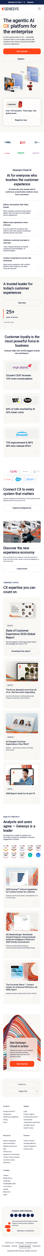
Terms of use (9, 1243)
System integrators (30, 1146)
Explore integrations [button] (22, 508)
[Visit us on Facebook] (24, 1215)
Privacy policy (19, 1243)
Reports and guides (9, 1140)
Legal (5, 1194)
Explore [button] (21, 59)
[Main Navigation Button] (39, 9)
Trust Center (7, 1186)
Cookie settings (25, 1246)
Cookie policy (36, 1246)
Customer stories (9, 1160)
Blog (4, 1149)
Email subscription (31, 1243)
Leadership (6, 1181)
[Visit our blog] (32, 1215)
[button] (22, 1043)
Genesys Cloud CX (9, 1111)
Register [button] (30, 2)
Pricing (5, 1119)
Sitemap (14, 1246)
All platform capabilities (11, 1117)
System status (28, 1128)
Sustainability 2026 (9, 1183)
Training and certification (32, 1122)
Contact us (22, 1084)
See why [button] (22, 303)
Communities (28, 1119)
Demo (5, 1122)
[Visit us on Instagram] (15, 1215)
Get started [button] (22, 51)
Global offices (7, 1178)
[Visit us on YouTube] (28, 1215)
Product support (29, 1114)
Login (25, 1111)
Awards (5, 1189)
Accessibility (6, 1246)
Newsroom (6, 1192)
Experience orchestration (11, 1154)
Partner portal (28, 1149)
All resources (7, 1151)
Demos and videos (9, 1143)
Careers (5, 1175)
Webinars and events (10, 1146)
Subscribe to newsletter (25, 1231)
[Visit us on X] (20, 1215)
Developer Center (29, 1125)
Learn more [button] (22, 568)
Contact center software (11, 1157)
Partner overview (29, 1140)
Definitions (6, 1162)
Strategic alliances (30, 1143)
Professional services (31, 1117)
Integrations (7, 1114)
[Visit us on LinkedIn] (11, 1215)
